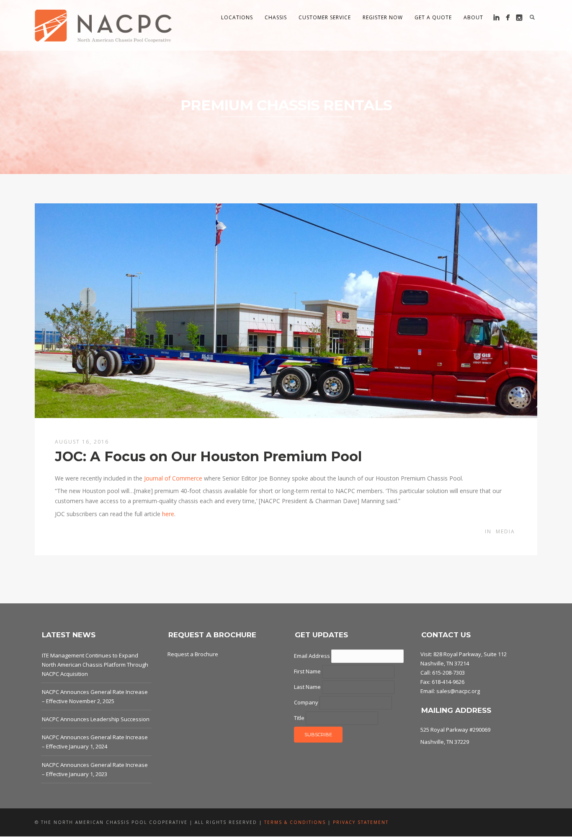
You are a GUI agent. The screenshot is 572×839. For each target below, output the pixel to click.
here (168, 514)
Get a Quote (433, 17)
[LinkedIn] (496, 17)
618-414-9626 (448, 682)
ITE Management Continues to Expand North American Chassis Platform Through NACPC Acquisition (95, 665)
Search (532, 17)
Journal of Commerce (173, 478)
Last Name (308, 687)
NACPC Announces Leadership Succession (95, 719)
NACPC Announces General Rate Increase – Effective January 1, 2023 (95, 769)
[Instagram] (519, 17)
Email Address (312, 656)
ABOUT (473, 17)
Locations (237, 17)
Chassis (276, 17)
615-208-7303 (448, 672)
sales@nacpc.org (458, 691)
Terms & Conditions (295, 822)
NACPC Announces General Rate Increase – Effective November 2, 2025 (95, 696)
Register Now (383, 17)
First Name (308, 671)
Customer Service (325, 17)
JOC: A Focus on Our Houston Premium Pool (208, 456)
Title (300, 718)
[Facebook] (507, 17)
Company (306, 702)
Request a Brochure (192, 654)
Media (505, 531)
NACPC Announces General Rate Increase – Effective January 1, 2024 (95, 741)
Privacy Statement (361, 822)
